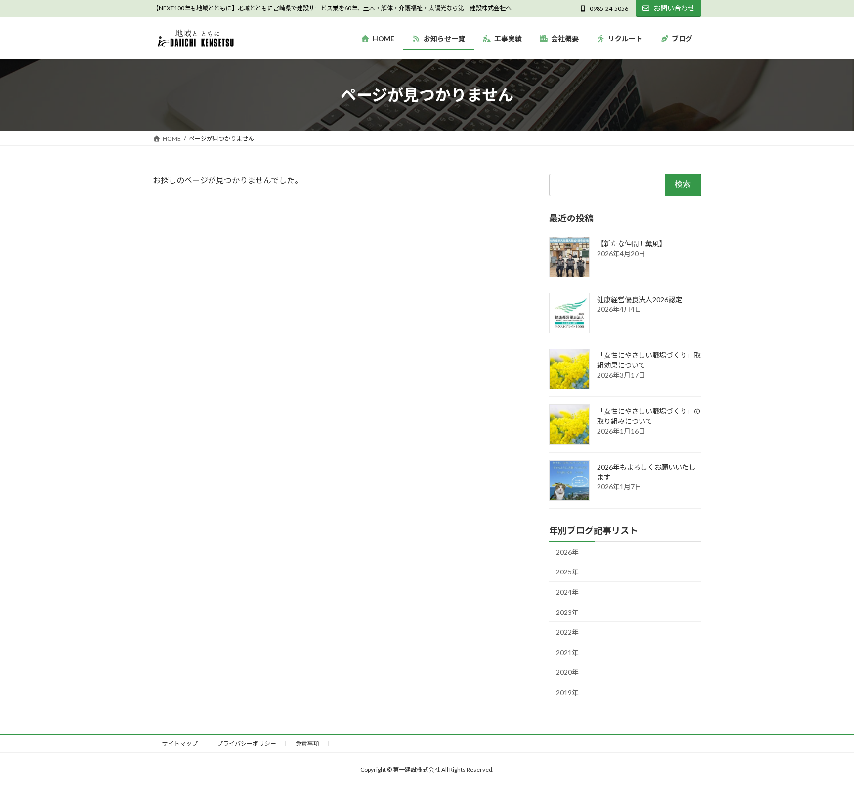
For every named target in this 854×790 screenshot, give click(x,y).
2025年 (567, 572)
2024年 (567, 592)
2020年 (567, 672)
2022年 (567, 632)
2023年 (567, 612)
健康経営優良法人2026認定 (639, 299)
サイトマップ (180, 743)
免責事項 (307, 743)
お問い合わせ (674, 8)
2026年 (567, 552)
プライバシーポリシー (246, 743)
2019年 (567, 692)
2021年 (567, 652)
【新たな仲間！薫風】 (631, 243)
